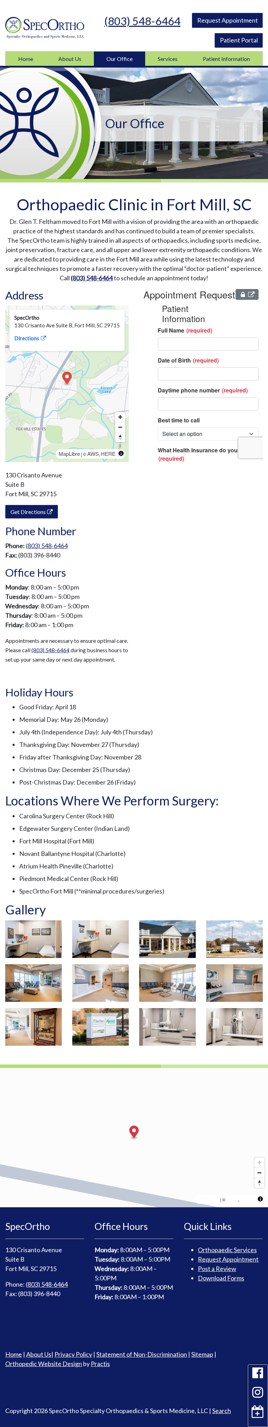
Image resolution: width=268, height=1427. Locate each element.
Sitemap (202, 1354)
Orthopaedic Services (227, 1250)
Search (221, 1410)
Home (25, 58)
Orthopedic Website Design (43, 1363)
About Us (69, 58)
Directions (26, 338)
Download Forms (221, 1278)
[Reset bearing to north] (120, 437)
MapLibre (69, 453)
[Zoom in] (120, 417)
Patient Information (226, 58)
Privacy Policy (73, 1354)
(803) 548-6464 (142, 21)
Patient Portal (239, 40)
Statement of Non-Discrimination (141, 1354)
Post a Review (217, 1268)
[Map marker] (67, 379)
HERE (108, 453)
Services (168, 58)
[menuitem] (26, 59)
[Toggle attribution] (121, 453)
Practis (100, 1363)
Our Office (119, 58)
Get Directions (28, 511)
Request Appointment (227, 20)
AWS (93, 453)
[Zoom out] (120, 427)
